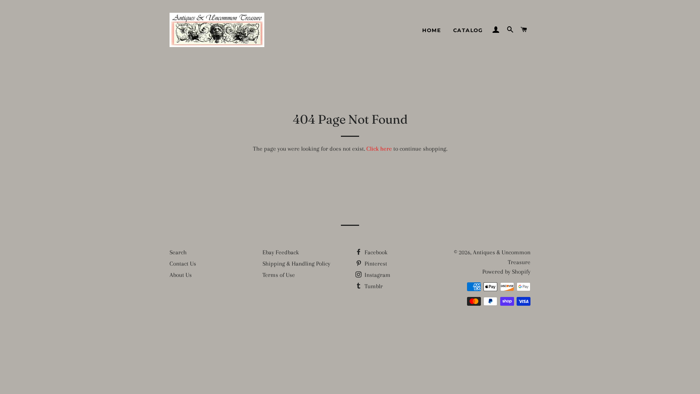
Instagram (376, 274)
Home (431, 30)
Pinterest (375, 263)
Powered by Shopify (506, 271)
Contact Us (183, 263)
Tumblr (373, 286)
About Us (181, 274)
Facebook (375, 252)
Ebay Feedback (280, 252)
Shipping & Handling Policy (296, 263)
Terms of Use (278, 274)
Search (178, 252)
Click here (379, 148)
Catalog (468, 30)
